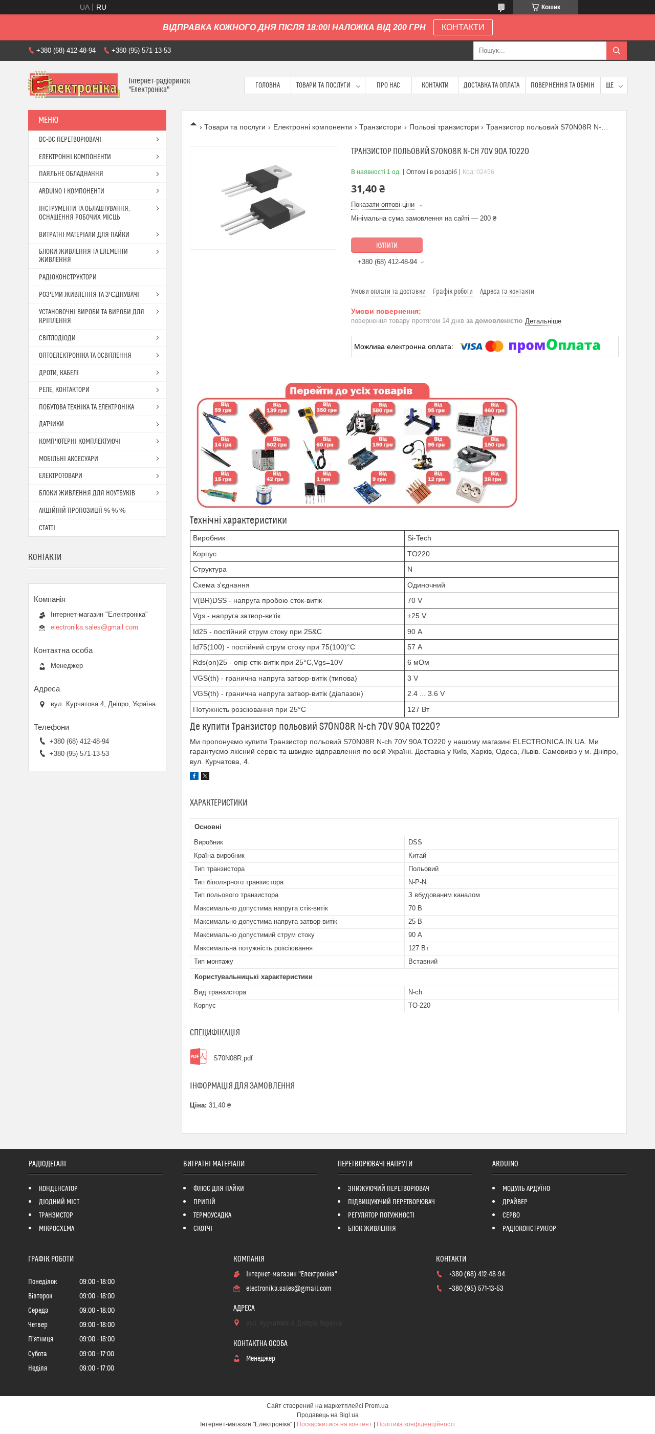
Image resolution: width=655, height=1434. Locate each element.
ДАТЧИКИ (51, 424)
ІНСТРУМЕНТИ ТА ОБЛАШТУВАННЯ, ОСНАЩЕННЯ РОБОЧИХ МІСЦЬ (84, 213)
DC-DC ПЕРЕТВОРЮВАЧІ (70, 140)
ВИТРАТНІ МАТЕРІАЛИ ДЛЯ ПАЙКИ (84, 235)
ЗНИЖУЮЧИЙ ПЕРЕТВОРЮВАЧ (388, 1189)
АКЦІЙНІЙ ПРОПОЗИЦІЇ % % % (82, 511)
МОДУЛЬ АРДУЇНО (526, 1189)
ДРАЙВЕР (515, 1202)
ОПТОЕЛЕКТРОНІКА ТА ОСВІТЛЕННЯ (85, 356)
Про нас (388, 85)
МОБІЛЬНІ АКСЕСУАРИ (68, 459)
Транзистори (380, 127)
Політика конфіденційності (416, 1424)
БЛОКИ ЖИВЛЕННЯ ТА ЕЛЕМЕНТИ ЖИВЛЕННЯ (83, 256)
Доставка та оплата (491, 85)
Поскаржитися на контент (334, 1424)
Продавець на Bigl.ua (328, 1415)
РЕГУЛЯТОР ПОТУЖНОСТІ (381, 1215)
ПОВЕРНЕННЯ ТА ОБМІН (563, 85)
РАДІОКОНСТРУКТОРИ (68, 277)
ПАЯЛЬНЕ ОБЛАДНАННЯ (71, 174)
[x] (205, 777)
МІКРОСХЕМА (56, 1229)
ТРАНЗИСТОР (56, 1215)
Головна (267, 85)
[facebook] (194, 777)
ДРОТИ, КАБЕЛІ (59, 373)
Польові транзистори (444, 127)
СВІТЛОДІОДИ (57, 338)
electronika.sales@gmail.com (94, 627)
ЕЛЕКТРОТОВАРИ (60, 476)
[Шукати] (616, 50)
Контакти (435, 85)
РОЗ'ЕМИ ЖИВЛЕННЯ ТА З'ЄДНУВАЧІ (89, 295)
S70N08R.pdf (233, 1058)
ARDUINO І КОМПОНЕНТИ (71, 191)
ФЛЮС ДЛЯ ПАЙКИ (218, 1189)
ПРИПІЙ (204, 1202)
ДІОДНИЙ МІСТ (59, 1202)
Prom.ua (376, 1405)
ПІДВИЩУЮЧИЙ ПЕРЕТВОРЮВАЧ (391, 1202)
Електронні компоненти (312, 127)
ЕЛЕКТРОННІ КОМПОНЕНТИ (75, 157)
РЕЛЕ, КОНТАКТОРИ (64, 390)
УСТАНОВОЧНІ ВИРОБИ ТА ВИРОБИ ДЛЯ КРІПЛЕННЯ (91, 316)
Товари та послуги (323, 85)
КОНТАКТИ (463, 27)
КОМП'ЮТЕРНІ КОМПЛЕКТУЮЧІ (80, 442)
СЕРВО (511, 1215)
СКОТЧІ (202, 1229)
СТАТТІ (47, 528)
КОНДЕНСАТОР (58, 1189)
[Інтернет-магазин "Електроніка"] (74, 85)
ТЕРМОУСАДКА (212, 1215)
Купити (387, 246)
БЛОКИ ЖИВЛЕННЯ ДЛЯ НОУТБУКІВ (87, 493)
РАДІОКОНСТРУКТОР (529, 1229)
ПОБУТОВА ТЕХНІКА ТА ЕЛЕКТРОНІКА (86, 407)
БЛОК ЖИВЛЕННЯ (372, 1229)
